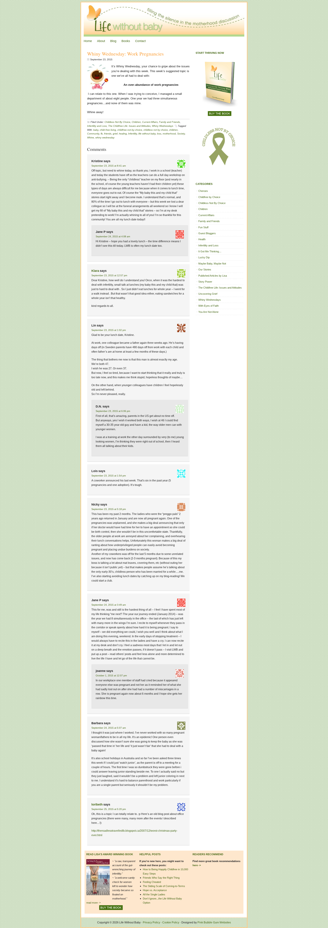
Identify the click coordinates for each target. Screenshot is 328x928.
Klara (95, 270)
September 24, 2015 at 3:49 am (108, 604)
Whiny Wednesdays (162, 126)
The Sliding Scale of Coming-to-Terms (164, 886)
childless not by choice (156, 129)
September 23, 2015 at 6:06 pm (113, 411)
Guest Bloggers (207, 233)
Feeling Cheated (152, 882)
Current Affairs (150, 122)
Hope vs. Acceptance (155, 890)
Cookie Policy (170, 922)
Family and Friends (169, 122)
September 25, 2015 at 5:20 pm (108, 809)
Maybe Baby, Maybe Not (212, 263)
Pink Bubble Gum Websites (214, 922)
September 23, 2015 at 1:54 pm (108, 475)
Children (136, 122)
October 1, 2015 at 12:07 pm (111, 675)
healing (123, 133)
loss (159, 133)
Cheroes (203, 190)
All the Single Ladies (154, 894)
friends (107, 133)
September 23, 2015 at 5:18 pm (108, 509)
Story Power (205, 281)
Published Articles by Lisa (212, 275)
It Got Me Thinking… (209, 251)
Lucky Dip (204, 257)
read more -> (93, 902)
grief (115, 133)
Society (181, 133)
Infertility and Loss (97, 126)
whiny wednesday (104, 137)
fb (102, 133)
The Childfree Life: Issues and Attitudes (129, 126)
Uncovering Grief (207, 293)
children (173, 129)
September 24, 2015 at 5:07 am (108, 727)
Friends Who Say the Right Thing (161, 877)
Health (202, 239)
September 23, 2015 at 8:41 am (108, 165)
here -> (197, 865)
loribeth (97, 804)
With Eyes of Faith (208, 305)
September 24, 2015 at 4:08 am (113, 236)
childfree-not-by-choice (129, 129)
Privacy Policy (151, 922)
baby (95, 129)
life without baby (147, 133)
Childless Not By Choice (117, 122)
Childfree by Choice (209, 197)
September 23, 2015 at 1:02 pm (108, 330)
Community (93, 133)
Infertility (132, 133)
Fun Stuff (203, 227)
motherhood (169, 133)
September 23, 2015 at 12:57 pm (109, 275)
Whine (90, 137)
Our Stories (204, 269)
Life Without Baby (164, 19)
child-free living (108, 129)
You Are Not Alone (208, 311)
